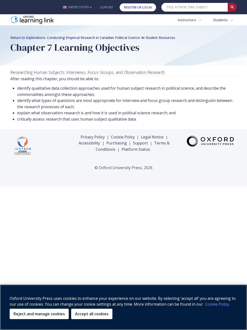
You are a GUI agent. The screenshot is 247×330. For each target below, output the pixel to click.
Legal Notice (152, 137)
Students (221, 19)
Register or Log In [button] (138, 7)
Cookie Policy (123, 137)
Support (106, 7)
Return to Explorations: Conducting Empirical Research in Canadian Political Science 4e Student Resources (92, 37)
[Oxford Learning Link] (46, 19)
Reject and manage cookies (39, 313)
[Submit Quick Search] (232, 7)
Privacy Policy (93, 137)
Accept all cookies (92, 313)
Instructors (187, 19)
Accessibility (89, 143)
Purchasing (116, 143)
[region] (123, 307)
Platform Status (136, 149)
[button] (77, 7)
